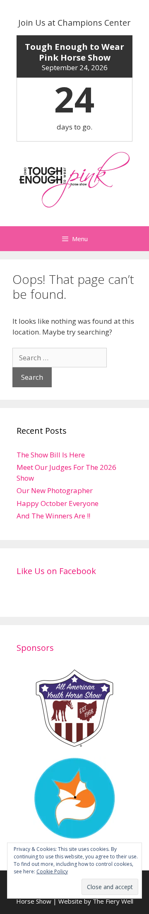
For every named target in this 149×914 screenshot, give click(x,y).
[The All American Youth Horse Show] (74, 744)
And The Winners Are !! (53, 516)
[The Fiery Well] (74, 834)
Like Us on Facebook (56, 571)
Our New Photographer (55, 490)
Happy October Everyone (58, 503)
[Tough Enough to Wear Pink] (74, 179)
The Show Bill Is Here (51, 454)
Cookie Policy (52, 871)
